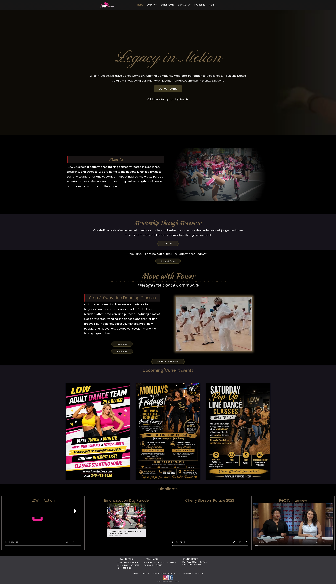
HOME (140, 4)
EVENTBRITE (200, 4)
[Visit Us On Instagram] (165, 577)
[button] (199, 573)
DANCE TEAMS (167, 4)
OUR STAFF (152, 4)
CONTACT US (184, 4)
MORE (211, 4)
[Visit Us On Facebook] (170, 577)
